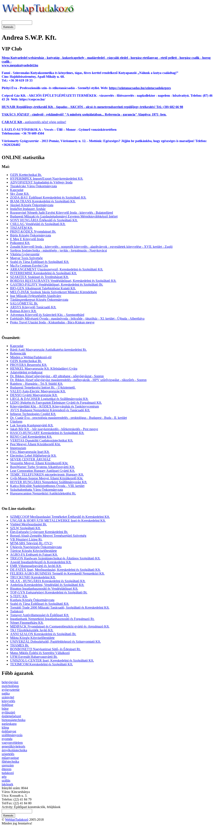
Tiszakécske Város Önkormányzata (33, 186)
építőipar (7, 705)
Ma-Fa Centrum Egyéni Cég (29, 265)
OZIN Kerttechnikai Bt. (26, 175)
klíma (5, 727)
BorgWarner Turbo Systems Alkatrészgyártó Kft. (42, 467)
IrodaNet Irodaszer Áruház (28, 209)
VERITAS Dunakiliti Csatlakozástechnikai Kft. (41, 440)
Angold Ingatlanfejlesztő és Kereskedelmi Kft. (40, 562)
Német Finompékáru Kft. (26, 622)
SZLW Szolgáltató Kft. (25, 528)
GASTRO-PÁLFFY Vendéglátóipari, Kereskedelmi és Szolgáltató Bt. (56, 284)
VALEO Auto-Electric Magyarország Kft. (38, 391)
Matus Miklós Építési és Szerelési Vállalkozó (40, 653)
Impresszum (18, 448)
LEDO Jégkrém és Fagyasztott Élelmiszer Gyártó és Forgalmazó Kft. (56, 402)
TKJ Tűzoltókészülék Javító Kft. (31, 630)
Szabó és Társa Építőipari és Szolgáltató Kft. (39, 262)
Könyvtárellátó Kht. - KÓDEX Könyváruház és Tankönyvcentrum (54, 406)
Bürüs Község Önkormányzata (30, 235)
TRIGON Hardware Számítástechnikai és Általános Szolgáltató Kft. (55, 558)
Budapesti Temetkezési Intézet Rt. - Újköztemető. (43, 387)
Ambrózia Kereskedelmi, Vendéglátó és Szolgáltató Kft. (47, 585)
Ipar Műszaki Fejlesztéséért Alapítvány (35, 296)
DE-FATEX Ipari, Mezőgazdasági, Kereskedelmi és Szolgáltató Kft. (55, 569)
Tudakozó (16, 611)
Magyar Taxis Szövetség (26, 258)
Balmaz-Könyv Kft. (23, 311)
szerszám (8, 765)
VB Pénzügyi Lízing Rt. (26, 539)
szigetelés (8, 754)
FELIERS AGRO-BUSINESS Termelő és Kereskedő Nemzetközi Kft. (57, 573)
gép (4, 776)
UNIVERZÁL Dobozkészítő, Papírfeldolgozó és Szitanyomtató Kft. (55, 641)
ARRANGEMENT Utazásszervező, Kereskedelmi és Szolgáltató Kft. (56, 269)
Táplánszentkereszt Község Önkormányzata (39, 299)
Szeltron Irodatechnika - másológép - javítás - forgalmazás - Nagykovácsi (58, 250)
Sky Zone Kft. (19, 193)
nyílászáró (8, 712)
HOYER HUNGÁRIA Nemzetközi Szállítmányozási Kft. (48, 482)
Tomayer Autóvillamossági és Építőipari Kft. (39, 615)
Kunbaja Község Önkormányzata (32, 600)
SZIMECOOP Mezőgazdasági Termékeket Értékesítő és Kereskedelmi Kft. (60, 516)
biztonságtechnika (13, 720)
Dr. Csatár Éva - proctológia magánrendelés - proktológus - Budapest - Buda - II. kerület (68, 417)
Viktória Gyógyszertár (24, 254)
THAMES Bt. (19, 645)
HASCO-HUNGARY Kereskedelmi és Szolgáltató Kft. (47, 433)
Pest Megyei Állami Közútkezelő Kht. (35, 444)
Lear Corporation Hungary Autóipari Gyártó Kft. (42, 470)
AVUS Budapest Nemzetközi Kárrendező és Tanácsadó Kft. (50, 410)
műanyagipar (10, 758)
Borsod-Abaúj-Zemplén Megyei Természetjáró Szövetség (48, 535)
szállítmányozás (12, 735)
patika (6, 693)
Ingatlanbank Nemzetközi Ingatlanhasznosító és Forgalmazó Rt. (52, 619)
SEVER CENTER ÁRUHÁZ (30, 459)
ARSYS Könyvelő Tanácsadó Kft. (33, 307)
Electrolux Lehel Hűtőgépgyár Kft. (33, 455)
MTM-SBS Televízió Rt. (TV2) (31, 543)
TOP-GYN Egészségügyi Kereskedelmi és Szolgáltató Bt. (48, 592)
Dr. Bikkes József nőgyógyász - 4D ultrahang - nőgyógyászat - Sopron (57, 376)
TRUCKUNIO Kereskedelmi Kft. (33, 577)
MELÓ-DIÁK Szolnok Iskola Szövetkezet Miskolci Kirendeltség (53, 292)
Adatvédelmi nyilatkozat (26, 372)
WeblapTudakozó (16, 819)
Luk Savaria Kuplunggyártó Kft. (31, 425)
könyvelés (8, 701)
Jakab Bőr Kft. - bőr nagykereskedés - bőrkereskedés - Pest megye (54, 429)
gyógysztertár (11, 689)
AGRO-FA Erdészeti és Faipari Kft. (34, 554)
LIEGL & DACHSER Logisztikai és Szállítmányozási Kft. (49, 399)
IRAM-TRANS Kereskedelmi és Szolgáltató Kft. (43, 201)
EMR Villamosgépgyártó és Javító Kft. (36, 566)
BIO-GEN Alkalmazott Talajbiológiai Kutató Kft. (43, 288)
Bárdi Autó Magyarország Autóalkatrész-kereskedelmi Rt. (48, 349)
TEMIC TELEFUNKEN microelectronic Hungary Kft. (47, 474)
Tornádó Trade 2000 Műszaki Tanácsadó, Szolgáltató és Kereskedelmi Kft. (59, 607)
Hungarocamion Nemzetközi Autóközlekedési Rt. (43, 493)
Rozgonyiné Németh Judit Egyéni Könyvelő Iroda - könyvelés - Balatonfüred (61, 212)
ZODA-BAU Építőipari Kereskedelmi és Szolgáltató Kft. (48, 197)
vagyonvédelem (12, 742)
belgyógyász (10, 682)
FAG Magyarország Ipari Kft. (30, 452)
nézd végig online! (53, 122)
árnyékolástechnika (14, 750)
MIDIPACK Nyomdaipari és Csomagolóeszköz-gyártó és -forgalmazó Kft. (59, 626)
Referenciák (18, 353)
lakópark (7, 784)
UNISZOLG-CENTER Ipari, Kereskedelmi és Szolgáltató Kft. (52, 660)
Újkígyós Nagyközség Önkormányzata (36, 547)
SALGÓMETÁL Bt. (24, 303)
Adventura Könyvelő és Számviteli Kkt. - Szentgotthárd (47, 315)
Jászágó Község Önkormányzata (31, 205)
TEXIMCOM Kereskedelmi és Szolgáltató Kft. (41, 664)
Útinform (16, 421)
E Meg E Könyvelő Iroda (27, 239)
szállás (6, 780)
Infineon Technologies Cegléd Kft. (33, 414)
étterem (6, 769)
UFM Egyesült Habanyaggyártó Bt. (34, 656)
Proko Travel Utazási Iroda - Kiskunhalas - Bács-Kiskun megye (52, 322)
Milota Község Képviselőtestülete (32, 638)
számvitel (8, 697)
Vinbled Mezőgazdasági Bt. (28, 524)
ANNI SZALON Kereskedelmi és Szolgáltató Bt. (43, 634)
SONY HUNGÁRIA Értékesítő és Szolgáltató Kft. (44, 220)
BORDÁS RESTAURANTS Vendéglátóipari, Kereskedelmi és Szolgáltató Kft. (63, 280)
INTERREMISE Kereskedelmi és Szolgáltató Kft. (43, 273)
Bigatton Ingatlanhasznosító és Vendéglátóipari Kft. (44, 588)
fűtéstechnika (10, 761)
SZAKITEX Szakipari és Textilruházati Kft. (39, 277)
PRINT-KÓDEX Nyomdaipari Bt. (33, 231)
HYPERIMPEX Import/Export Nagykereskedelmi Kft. (46, 178)
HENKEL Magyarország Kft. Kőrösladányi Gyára (43, 368)
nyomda (7, 739)
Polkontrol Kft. (20, 243)
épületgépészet (11, 716)
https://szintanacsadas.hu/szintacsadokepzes (140, 88)
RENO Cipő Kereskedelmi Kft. (31, 436)
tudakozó (8, 773)
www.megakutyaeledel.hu (20, 65)
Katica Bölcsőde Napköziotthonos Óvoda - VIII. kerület (47, 486)
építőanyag (9, 731)
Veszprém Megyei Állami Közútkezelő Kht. (39, 463)
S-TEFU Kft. (19, 596)
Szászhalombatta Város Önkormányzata (36, 489)
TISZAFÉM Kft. (21, 228)
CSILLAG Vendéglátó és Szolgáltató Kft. (38, 224)
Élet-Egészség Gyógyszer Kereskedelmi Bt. (39, 532)
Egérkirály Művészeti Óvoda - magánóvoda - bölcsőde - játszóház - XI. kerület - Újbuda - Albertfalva (77, 318)
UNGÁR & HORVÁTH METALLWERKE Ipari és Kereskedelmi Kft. (58, 520)
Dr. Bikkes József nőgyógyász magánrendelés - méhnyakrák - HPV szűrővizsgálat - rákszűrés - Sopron (78, 380)
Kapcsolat (16, 190)
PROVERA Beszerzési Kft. (28, 365)
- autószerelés (21, 122)
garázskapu (9, 723)
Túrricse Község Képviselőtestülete (33, 551)
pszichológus (10, 686)
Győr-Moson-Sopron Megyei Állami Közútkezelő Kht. (46, 478)
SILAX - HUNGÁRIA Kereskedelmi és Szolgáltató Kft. (47, 581)
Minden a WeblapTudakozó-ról (30, 357)
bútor (5, 708)
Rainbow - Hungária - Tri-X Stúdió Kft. (36, 383)
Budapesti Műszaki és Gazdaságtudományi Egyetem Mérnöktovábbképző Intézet (64, 216)
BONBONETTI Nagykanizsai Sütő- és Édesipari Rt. (45, 649)
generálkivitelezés (13, 746)
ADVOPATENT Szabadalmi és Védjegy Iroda (41, 182)
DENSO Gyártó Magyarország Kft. (34, 395)
